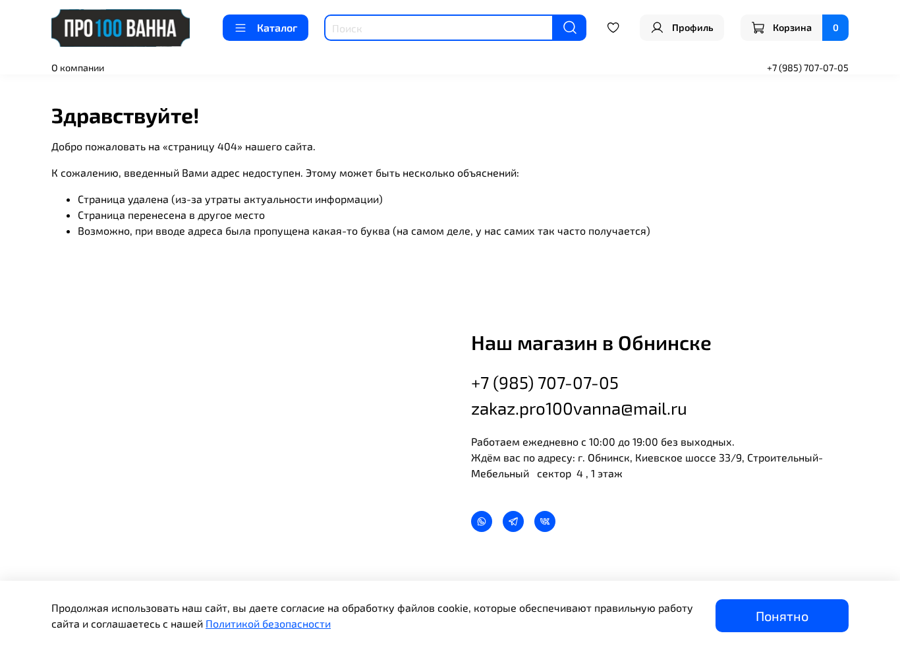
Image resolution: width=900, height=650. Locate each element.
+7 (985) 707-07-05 (808, 67)
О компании (77, 67)
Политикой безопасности (268, 623)
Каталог (277, 27)
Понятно (782, 616)
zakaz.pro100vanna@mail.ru (579, 408)
